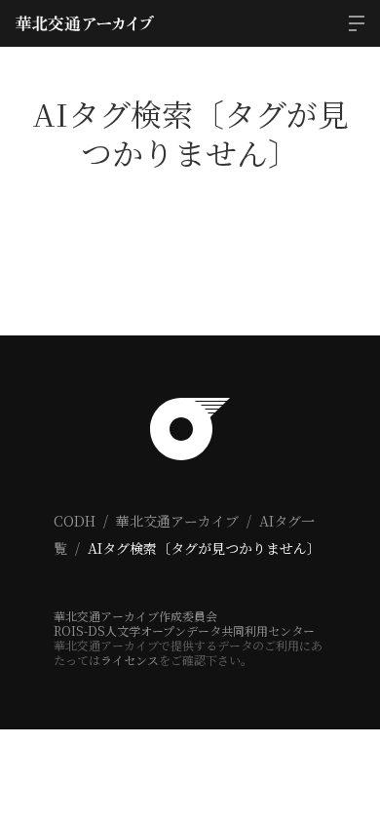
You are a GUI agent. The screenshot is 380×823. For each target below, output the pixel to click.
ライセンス (129, 659)
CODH (74, 520)
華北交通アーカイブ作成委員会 (135, 615)
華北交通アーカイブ (177, 520)
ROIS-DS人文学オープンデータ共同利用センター (184, 630)
